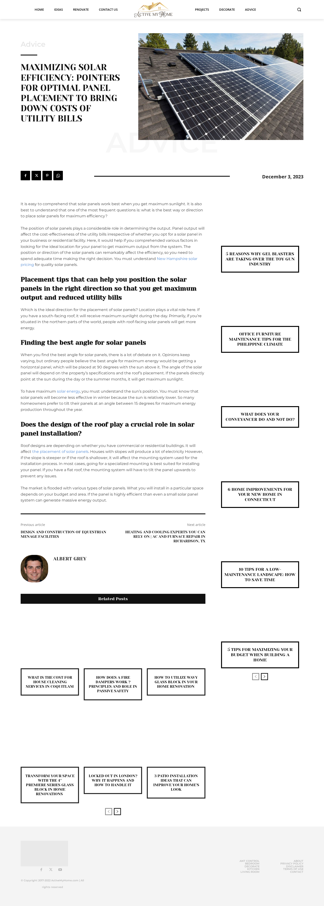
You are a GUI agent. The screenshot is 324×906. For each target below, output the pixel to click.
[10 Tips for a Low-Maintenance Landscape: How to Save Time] (260, 542)
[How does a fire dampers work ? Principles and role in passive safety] (113, 639)
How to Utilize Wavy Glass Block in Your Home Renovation (176, 682)
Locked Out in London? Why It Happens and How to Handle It (113, 780)
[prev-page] (108, 811)
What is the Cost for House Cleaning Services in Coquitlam (50, 682)
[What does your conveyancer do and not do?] (260, 387)
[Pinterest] (47, 175)
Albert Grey (69, 559)
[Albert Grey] (34, 568)
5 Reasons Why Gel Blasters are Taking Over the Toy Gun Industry (260, 258)
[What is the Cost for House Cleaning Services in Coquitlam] (50, 639)
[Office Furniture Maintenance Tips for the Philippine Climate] (260, 307)
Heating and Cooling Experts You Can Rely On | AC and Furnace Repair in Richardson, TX (165, 536)
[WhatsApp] (58, 175)
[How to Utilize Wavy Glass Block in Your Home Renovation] (176, 639)
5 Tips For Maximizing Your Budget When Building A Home (260, 654)
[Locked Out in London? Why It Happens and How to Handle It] (113, 737)
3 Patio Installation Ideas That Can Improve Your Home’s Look (176, 783)
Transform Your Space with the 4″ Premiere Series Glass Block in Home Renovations (49, 785)
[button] (299, 9)
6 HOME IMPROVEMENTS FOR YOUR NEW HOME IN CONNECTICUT (260, 494)
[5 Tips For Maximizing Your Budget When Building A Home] (260, 623)
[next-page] (117, 811)
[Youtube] (60, 869)
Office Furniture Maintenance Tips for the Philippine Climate (260, 339)
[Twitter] (36, 175)
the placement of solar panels (60, 451)
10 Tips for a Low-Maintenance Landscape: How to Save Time (260, 574)
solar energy (68, 391)
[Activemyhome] (156, 9)
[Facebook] (25, 175)
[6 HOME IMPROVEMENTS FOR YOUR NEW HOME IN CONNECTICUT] (260, 462)
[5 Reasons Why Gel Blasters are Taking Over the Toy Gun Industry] (260, 227)
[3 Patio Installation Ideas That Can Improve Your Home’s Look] (176, 737)
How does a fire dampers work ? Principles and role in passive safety (113, 684)
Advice (33, 44)
